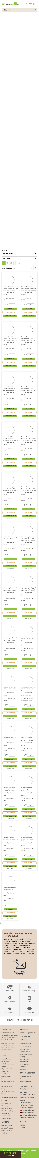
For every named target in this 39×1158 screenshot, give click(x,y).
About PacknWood (25, 1047)
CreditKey (4, 1133)
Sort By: (5, 250)
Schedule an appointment (27, 1033)
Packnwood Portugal (28, 1110)
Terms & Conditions (7, 1091)
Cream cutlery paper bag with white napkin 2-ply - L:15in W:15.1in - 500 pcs (28, 588)
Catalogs (22, 1057)
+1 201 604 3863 (9, 1040)
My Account (5, 1061)
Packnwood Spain (27, 1107)
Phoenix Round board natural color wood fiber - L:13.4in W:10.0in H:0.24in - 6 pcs (28, 489)
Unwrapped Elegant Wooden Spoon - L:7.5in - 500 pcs (28, 789)
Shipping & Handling (7, 1069)
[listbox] (19, 253)
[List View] (4, 263)
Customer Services (26, 1076)
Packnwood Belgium (28, 1117)
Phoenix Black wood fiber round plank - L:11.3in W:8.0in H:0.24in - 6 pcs (10, 439)
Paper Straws (5, 1101)
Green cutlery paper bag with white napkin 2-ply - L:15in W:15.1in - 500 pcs (10, 588)
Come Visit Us (24, 1039)
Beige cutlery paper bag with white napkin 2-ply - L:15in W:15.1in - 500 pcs (10, 638)
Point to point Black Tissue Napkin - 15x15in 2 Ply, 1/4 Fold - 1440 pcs (28, 739)
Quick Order (5, 1074)
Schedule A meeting (26, 1081)
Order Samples (24, 1049)
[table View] (11, 263)
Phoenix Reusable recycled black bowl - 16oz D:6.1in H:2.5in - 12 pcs (28, 389)
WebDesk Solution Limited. (24, 1156)
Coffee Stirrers (6, 1118)
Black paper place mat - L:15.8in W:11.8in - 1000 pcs (10, 689)
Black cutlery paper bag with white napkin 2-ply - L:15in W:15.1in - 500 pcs (28, 538)
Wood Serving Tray (7, 1111)
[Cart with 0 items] (35, 4)
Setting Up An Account (27, 1089)
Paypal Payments (6, 1130)
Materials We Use (25, 1052)
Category (22, 1127)
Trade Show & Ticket (26, 1086)
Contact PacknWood (7, 1033)
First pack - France (27, 1105)
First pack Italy (26, 1102)
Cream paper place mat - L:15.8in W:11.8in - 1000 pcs (28, 689)
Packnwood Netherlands (29, 1115)
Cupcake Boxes (6, 1103)
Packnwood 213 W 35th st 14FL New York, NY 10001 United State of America (8, 1047)
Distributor (23, 1079)
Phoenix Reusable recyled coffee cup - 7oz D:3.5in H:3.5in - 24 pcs (10, 288)
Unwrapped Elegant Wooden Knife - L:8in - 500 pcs (10, 839)
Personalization (6, 1079)
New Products (24, 1062)
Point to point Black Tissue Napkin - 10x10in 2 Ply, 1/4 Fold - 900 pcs (10, 789)
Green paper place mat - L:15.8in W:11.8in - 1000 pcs (28, 638)
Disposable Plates (6, 1108)
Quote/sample (10, 312)
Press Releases (24, 1064)
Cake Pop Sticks (6, 1116)
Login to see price (10, 315)
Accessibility (5, 1084)
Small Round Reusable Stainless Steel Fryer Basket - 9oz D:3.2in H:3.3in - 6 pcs (9, 890)
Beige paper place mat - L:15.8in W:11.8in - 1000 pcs (10, 739)
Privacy (3, 1094)
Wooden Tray (5, 1113)
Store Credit (5, 1071)
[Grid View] (7, 263)
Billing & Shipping (6, 1125)
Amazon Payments (7, 1128)
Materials (23, 1067)
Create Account (6, 1059)
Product (22, 1125)
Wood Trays (5, 1106)
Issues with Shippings (26, 1084)
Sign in (10, 1154)
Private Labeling (6, 1076)
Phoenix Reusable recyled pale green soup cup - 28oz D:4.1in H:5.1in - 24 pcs (10, 339)
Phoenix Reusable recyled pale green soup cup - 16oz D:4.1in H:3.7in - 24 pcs (28, 289)
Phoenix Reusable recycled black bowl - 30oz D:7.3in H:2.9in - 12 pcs (28, 339)
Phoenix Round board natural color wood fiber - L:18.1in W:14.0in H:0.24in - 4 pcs (28, 439)
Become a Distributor (7, 1081)
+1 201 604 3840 (9, 1037)
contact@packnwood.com (9, 1035)
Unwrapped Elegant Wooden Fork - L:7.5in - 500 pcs (28, 839)
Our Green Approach (26, 1054)
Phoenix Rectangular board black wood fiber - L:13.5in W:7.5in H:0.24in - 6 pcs (10, 489)
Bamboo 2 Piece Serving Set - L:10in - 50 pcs (10, 538)
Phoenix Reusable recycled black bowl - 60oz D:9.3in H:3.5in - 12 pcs (9, 389)
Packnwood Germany (28, 1112)
